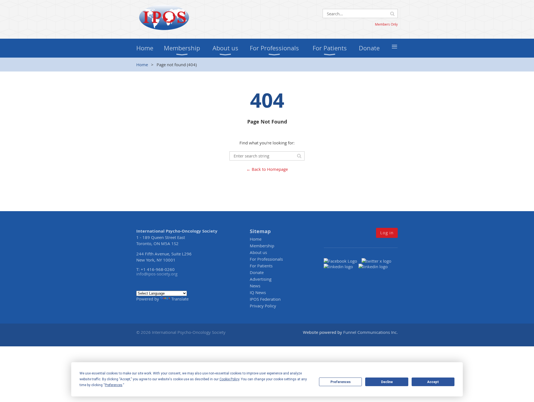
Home (142, 64)
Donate (257, 272)
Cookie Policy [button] (229, 379)
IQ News (258, 292)
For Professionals (266, 259)
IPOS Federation (265, 299)
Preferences (340, 382)
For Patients (261, 265)
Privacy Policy (263, 306)
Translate (180, 299)
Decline (387, 382)
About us (258, 252)
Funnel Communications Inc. (370, 332)
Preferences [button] (113, 385)
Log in (387, 232)
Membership (262, 245)
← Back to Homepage (267, 169)
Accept (433, 382)
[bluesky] (373, 266)
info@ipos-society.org (156, 274)
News (255, 285)
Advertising (260, 279)
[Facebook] (343, 261)
